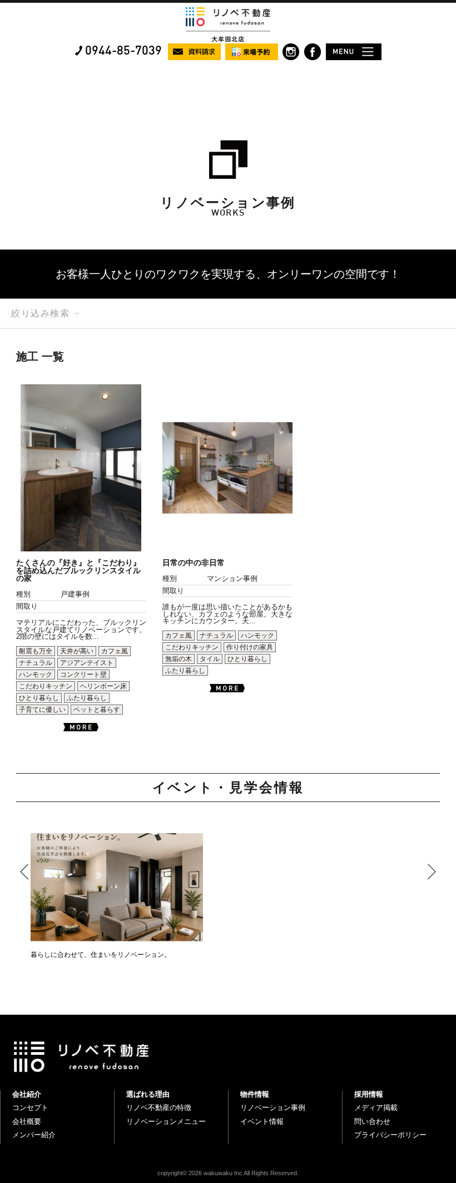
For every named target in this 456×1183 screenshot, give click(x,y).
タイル (210, 659)
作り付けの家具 (249, 647)
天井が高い (76, 651)
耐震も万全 (35, 651)
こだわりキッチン (45, 686)
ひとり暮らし (39, 698)
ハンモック (35, 674)
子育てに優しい (42, 709)
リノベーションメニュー (166, 1121)
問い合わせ (372, 1121)
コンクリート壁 (83, 674)
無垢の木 (178, 659)
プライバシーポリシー (390, 1134)
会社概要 (26, 1121)
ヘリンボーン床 (103, 686)
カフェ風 (114, 651)
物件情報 (254, 1094)
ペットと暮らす (96, 709)
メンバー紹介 (34, 1134)
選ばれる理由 (148, 1094)
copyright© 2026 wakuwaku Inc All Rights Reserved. (228, 1173)
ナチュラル (35, 663)
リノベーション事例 (272, 1107)
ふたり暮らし (87, 698)
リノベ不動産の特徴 (158, 1107)
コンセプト (30, 1107)
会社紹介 (26, 1094)
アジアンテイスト (86, 663)
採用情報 (368, 1094)
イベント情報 (262, 1121)
